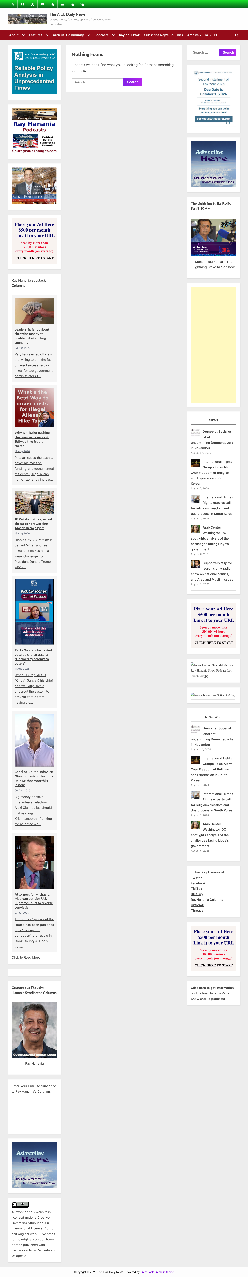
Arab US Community (68, 35)
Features (35, 35)
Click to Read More (26, 957)
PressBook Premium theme (157, 1272)
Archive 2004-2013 (202, 35)
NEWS (213, 420)
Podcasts (101, 35)
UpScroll (197, 905)
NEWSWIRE (213, 717)
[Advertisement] (213, 345)
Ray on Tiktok (129, 35)
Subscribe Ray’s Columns (163, 35)
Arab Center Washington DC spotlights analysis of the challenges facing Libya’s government (210, 538)
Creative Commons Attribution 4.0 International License (31, 1223)
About (14, 35)
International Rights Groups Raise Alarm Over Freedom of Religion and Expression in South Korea (211, 472)
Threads (197, 910)
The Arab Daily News (68, 14)
